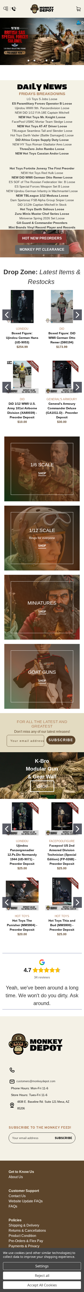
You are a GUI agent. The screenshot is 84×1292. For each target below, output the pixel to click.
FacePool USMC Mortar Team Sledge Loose (42, 121)
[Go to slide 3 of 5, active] (40, 60)
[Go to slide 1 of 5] (28, 60)
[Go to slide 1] (6, 314)
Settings (42, 1266)
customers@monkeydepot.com (35, 1081)
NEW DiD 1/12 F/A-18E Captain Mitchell (42, 112)
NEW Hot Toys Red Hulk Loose (42, 173)
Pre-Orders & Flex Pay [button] (26, 1241)
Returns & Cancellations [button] (27, 1230)
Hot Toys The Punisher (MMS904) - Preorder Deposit (22, 925)
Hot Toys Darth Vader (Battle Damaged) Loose (42, 135)
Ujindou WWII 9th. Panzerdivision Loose (42, 108)
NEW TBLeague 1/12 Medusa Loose (42, 195)
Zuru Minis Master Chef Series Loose (42, 213)
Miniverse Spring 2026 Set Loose (42, 218)
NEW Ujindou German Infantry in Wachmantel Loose (42, 191)
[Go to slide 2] (77, 314)
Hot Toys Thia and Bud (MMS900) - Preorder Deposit (61, 925)
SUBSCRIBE (60, 740)
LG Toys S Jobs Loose (42, 99)
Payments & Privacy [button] (24, 1246)
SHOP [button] (42, 786)
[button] (42, 238)
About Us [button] (16, 1177)
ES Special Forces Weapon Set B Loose (42, 186)
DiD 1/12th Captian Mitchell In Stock (42, 204)
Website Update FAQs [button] (26, 1201)
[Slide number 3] (42, 41)
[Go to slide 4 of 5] (47, 60)
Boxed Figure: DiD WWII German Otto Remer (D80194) (61, 337)
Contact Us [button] (17, 1196)
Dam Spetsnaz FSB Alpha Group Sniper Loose (42, 200)
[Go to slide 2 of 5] (34, 60)
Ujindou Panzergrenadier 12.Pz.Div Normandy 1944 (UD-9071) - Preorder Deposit (22, 854)
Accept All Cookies (42, 1285)
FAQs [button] (13, 1206)
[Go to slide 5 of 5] (53, 60)
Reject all (42, 1275)
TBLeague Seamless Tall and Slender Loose (42, 130)
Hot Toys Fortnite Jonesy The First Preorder (42, 168)
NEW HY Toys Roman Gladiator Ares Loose (42, 144)
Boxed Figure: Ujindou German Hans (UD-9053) (22, 337)
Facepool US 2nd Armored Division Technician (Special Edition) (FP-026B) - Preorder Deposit (61, 854)
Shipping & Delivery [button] (24, 1225)
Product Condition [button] (22, 1236)
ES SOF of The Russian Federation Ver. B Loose (42, 182)
